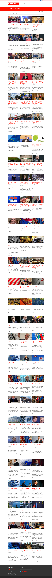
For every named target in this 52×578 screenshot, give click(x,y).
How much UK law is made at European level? (37, 509)
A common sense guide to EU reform (13, 551)
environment (36, 153)
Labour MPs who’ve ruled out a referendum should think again (25, 61)
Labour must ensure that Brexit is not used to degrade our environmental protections (37, 145)
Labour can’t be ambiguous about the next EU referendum (37, 25)
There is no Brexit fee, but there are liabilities (12, 144)
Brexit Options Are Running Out (37, 61)
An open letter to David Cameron (36, 489)
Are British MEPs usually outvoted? (36, 551)
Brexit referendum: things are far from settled (25, 324)
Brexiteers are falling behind (37, 41)
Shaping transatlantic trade (13, 509)
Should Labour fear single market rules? (37, 122)
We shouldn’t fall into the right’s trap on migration (24, 306)
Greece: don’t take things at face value (37, 467)
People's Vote (22, 71)
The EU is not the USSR (24, 467)
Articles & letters (13, 13)
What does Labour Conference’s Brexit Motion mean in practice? (25, 82)
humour (34, 372)
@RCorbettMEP (19, 0)
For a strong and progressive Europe (13, 489)
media (38, 561)
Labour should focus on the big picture (13, 404)
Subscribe (30, 576)
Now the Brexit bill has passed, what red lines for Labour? (37, 226)
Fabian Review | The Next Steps (12, 245)
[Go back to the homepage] (13, 4)
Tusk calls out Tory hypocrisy (37, 244)
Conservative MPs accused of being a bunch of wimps (13, 324)
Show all (10, 13)
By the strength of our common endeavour (24, 363)
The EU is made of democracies (23, 404)
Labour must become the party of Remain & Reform (12, 42)
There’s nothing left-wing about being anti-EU (24, 445)
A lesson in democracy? (24, 550)
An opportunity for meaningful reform (11, 530)
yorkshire (22, 131)
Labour (33, 576)
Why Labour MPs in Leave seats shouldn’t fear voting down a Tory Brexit (12, 82)
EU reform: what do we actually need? (24, 509)
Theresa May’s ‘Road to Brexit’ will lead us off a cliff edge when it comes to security (37, 102)
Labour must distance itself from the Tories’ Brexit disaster (13, 205)
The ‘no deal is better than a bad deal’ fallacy (13, 226)
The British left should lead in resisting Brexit (37, 183)
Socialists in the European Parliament (39, 576)
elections (11, 30)
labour (25, 31)
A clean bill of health (11, 341)
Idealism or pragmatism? (24, 530)
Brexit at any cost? (11, 265)
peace (23, 540)
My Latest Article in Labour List (25, 25)
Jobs (25, 576)
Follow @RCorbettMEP (24, 571)
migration (36, 90)
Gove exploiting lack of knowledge (24, 342)
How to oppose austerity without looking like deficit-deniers (37, 445)
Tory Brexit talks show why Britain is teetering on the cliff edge (13, 164)
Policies (28, 576)
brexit (9, 30)
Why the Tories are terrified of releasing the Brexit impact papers (25, 164)
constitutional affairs (27, 91)
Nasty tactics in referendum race (37, 342)
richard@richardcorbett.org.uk (14, 0)
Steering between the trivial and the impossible (13, 467)
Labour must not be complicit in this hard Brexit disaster (37, 205)
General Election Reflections (13, 24)
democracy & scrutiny (37, 276)
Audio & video (18, 13)
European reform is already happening (25, 489)
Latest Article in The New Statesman (12, 183)
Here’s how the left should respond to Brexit (37, 324)
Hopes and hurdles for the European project (12, 445)
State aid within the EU (24, 244)
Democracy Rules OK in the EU (25, 122)
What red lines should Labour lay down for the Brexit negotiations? (25, 226)
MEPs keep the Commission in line (37, 530)
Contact (23, 576)
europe (10, 49)
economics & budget (37, 131)
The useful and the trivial (36, 383)
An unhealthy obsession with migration (13, 384)
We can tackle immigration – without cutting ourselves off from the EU (37, 82)
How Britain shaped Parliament (11, 306)
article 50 (9, 171)
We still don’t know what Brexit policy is (24, 287)
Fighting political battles (12, 362)
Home (21, 576)
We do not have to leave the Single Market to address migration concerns (13, 122)
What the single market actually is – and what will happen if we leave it (24, 183)
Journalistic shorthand (36, 362)
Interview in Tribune (23, 143)
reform (37, 90)
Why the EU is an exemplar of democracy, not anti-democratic (37, 266)
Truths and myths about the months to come (37, 306)
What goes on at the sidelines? (23, 384)
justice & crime (40, 111)
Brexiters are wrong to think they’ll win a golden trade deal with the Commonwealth (13, 102)
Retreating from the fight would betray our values (36, 404)
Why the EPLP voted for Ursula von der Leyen (24, 42)
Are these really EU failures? (25, 424)
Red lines (9, 286)
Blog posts (22, 13)
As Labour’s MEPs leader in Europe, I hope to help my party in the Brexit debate (37, 164)
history (21, 540)
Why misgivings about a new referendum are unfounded (13, 61)
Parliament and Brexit (12, 424)
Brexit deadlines (35, 286)
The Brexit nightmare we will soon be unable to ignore (25, 266)
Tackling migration (35, 424)
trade (22, 194)
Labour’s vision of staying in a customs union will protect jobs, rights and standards (25, 102)
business (23, 250)
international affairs (37, 111)
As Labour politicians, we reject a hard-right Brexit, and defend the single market (25, 205)
